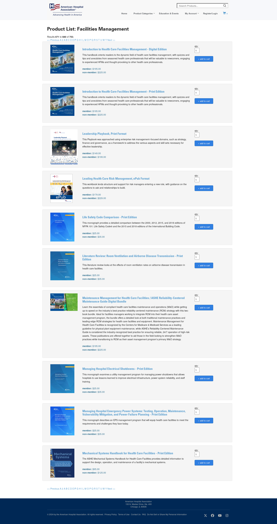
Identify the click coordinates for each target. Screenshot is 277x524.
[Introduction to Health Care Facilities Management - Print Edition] (62, 101)
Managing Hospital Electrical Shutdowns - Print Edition (117, 369)
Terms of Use (124, 514)
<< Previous (53, 40)
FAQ (144, 514)
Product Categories (143, 13)
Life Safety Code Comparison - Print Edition (109, 217)
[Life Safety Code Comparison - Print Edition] (62, 226)
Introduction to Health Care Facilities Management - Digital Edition (124, 49)
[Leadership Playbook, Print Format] (64, 146)
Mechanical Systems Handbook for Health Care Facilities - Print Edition (127, 453)
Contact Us (136, 514)
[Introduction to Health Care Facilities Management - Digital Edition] (62, 58)
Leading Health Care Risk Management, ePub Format (115, 178)
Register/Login (210, 13)
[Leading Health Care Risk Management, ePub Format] (61, 188)
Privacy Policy (111, 514)
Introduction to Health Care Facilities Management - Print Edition (123, 91)
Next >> (111, 40)
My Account (191, 13)
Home (124, 13)
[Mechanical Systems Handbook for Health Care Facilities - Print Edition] (62, 462)
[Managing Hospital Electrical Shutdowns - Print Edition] (62, 378)
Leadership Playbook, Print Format (104, 134)
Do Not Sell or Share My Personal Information (167, 514)
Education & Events (169, 13)
